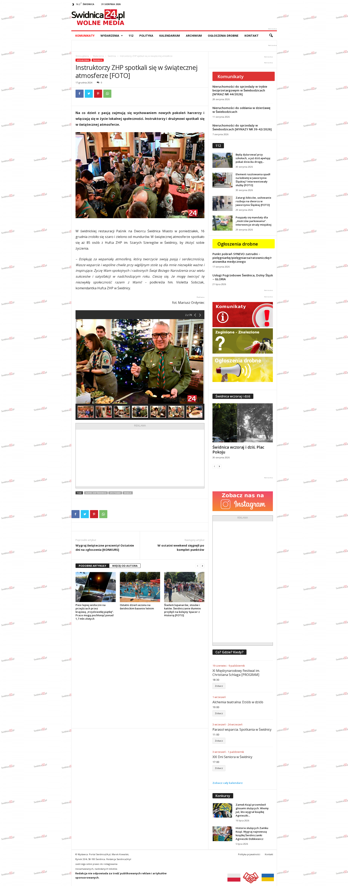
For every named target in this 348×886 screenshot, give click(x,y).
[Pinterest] (98, 94)
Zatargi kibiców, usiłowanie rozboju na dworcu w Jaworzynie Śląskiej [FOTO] (253, 201)
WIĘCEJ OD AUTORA (125, 565)
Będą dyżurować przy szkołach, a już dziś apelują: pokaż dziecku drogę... (253, 158)
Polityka (146, 35)
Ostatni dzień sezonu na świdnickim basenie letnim (137, 606)
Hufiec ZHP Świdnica (96, 493)
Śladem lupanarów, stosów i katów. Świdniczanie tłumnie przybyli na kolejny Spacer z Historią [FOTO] (182, 610)
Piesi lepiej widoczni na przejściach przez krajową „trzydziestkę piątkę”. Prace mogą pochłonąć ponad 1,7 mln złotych (95, 611)
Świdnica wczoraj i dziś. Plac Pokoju (238, 450)
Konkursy (222, 796)
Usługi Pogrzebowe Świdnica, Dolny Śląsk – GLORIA (242, 277)
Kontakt (251, 35)
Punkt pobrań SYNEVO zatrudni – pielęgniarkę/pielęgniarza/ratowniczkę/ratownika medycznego (242, 258)
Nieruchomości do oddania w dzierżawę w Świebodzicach (241, 110)
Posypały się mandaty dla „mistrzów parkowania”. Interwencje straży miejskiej (253, 221)
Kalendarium (169, 35)
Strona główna (82, 56)
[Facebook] (80, 94)
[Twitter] (89, 94)
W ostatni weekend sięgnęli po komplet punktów (180, 547)
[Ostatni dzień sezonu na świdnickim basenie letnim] (140, 587)
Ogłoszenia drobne (223, 35)
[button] (270, 35)
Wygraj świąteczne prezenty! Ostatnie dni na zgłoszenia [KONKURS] (105, 547)
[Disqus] (139, 674)
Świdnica (112, 56)
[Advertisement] (140, 458)
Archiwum (194, 35)
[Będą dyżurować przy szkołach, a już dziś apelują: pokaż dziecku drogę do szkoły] (222, 160)
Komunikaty (84, 35)
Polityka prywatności (249, 854)
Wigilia (127, 493)
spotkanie (115, 493)
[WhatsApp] (107, 94)
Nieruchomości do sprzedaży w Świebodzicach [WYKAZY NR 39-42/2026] (242, 127)
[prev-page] (198, 566)
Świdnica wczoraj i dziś (232, 396)
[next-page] (202, 566)
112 (130, 35)
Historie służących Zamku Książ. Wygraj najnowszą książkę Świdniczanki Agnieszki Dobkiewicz (252, 833)
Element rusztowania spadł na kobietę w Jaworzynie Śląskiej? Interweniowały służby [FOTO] (253, 179)
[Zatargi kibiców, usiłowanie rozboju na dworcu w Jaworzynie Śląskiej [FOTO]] (222, 203)
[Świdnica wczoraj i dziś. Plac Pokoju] (242, 422)
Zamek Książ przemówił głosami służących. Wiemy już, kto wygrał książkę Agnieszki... (252, 810)
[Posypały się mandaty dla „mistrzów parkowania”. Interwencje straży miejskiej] (222, 223)
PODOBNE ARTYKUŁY (92, 565)
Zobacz (219, 685)
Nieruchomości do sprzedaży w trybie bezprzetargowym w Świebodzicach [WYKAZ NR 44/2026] (239, 90)
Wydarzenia (109, 35)
